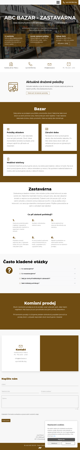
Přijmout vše (61, 439)
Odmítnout (54, 443)
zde (54, 436)
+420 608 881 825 (71, 2)
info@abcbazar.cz (50, 68)
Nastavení (68, 443)
